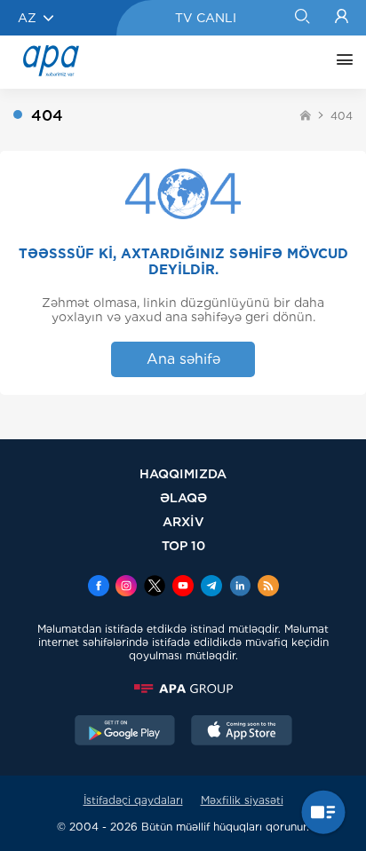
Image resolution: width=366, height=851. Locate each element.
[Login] (341, 18)
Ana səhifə (183, 359)
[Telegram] (211, 587)
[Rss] (268, 587)
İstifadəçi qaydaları (133, 800)
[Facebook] (98, 587)
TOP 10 (183, 545)
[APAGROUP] (183, 688)
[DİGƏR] (340, 62)
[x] (154, 587)
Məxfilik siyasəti (242, 800)
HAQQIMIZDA (183, 473)
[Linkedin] (240, 587)
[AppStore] (241, 732)
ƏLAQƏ (183, 497)
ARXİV (183, 521)
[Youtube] (183, 587)
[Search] (301, 17)
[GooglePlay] (125, 732)
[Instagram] (126, 587)
